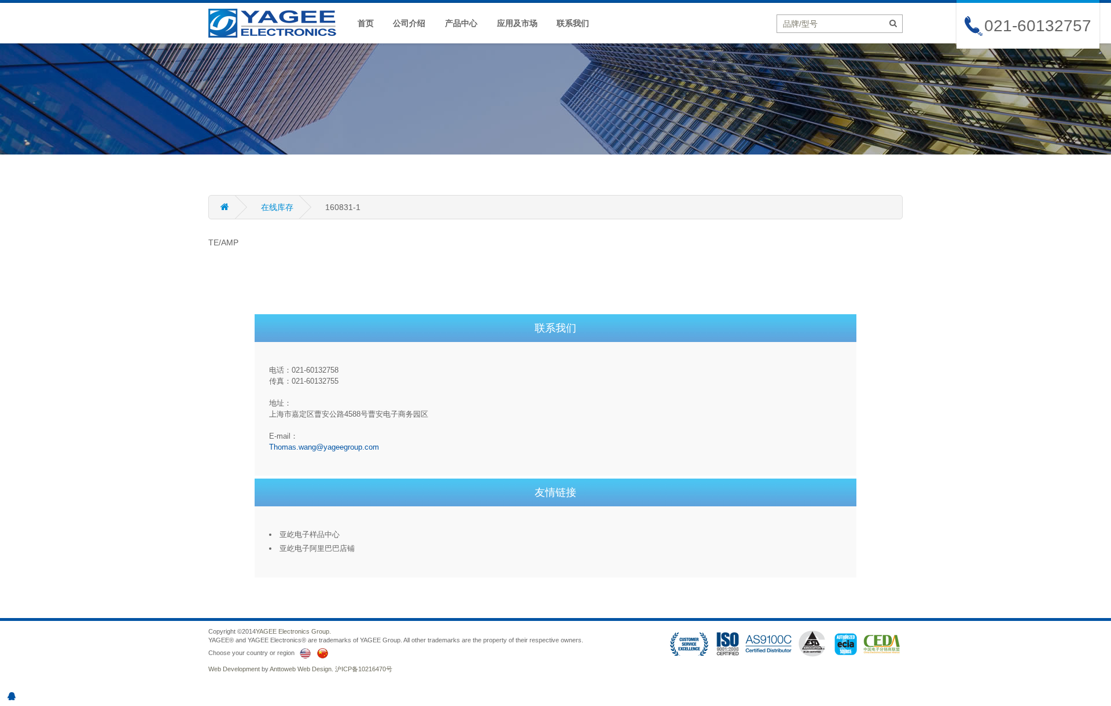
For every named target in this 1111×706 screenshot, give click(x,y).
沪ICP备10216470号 (363, 668)
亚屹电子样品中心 (309, 534)
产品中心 (461, 23)
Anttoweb (283, 668)
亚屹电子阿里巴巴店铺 (317, 548)
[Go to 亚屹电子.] (234, 207)
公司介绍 (409, 23)
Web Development (234, 668)
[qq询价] (11, 696)
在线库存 (277, 207)
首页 (366, 23)
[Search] (893, 23)
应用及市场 (517, 23)
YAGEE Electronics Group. (293, 631)
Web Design (314, 668)
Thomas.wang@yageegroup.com (324, 447)
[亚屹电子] (278, 22)
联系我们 (573, 23)
